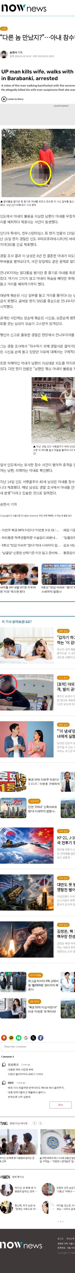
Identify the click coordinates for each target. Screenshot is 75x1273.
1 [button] (58, 1221)
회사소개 (70, 1238)
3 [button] (63, 1221)
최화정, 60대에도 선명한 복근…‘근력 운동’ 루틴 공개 (26, 1191)
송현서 (13, 52)
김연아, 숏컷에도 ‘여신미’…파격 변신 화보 (26, 1207)
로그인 (60, 1238)
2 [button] (60, 1221)
